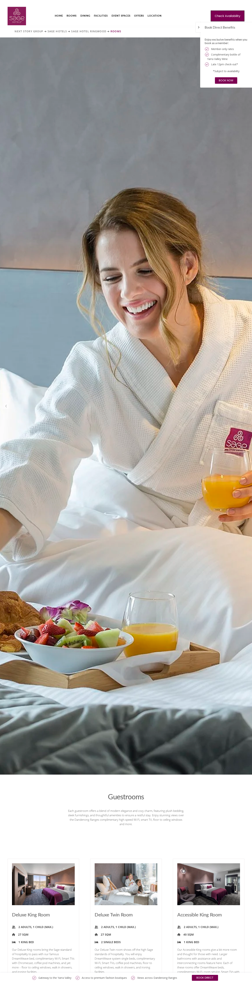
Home (59, 16)
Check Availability (227, 16)
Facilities (101, 16)
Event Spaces (121, 16)
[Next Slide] (245, 406)
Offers (139, 16)
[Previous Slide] (6, 406)
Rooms (72, 16)
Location (155, 16)
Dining (85, 16)
